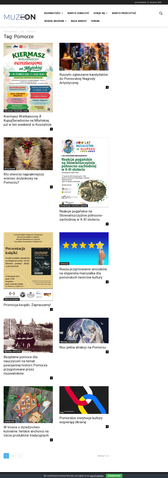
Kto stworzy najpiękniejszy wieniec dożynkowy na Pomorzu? (24, 178)
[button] (161, 13)
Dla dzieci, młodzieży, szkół (16, 111)
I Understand (114, 475)
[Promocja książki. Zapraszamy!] (28, 266)
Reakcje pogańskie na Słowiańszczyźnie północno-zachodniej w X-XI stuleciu (81, 215)
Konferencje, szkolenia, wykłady (73, 206)
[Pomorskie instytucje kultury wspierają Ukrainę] (84, 400)
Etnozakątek (10, 169)
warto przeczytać (12, 299)
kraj (61, 69)
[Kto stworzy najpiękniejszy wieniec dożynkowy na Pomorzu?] (28, 153)
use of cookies (96, 475)
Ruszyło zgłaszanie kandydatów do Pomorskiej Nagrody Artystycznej (83, 79)
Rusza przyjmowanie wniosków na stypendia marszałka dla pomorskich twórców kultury (83, 273)
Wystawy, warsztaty (13, 351)
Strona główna (10, 31)
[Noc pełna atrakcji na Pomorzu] (84, 330)
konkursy (64, 263)
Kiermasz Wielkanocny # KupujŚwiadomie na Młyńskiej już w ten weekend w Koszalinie (28, 120)
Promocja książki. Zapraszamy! (27, 305)
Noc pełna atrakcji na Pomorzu (82, 347)
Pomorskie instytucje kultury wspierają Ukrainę (81, 420)
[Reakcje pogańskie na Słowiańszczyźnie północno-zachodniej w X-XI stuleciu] (84, 172)
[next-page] (20, 455)
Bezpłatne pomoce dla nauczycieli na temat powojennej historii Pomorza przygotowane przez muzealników (25, 365)
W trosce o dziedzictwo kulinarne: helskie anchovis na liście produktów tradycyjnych (26, 431)
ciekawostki (9, 421)
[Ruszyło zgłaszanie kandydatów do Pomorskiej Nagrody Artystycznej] (84, 56)
